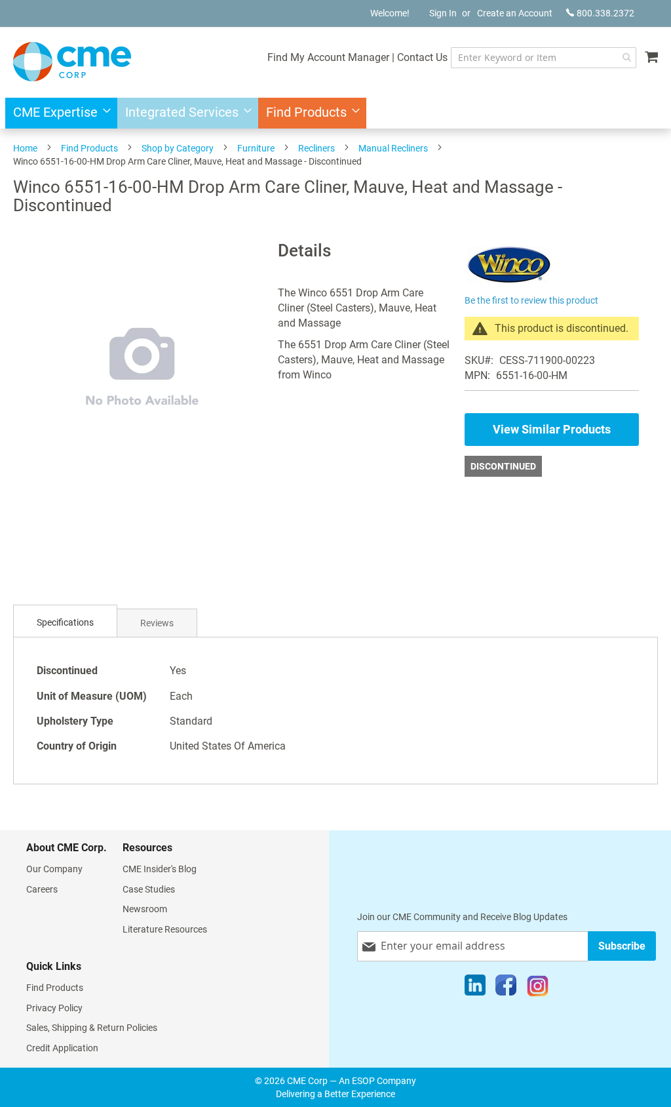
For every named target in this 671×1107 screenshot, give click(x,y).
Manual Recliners (393, 148)
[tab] (65, 623)
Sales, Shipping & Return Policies (91, 1027)
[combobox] (543, 57)
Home (25, 148)
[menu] (335, 113)
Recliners (316, 148)
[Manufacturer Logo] (509, 283)
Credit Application (62, 1048)
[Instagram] (537, 988)
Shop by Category (178, 148)
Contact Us (422, 57)
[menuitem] (58, 113)
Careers (42, 889)
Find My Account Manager (328, 57)
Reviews (157, 623)
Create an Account (514, 13)
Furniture (256, 148)
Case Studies (149, 889)
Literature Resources (165, 929)
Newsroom (145, 909)
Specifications (65, 622)
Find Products (89, 148)
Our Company (54, 869)
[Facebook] (505, 988)
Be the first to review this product (531, 300)
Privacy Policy (54, 1008)
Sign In (443, 13)
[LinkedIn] (475, 988)
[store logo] (72, 61)
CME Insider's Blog (160, 869)
